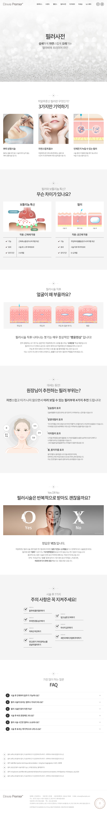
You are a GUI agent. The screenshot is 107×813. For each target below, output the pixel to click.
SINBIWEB (71, 807)
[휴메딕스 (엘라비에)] (13, 4)
